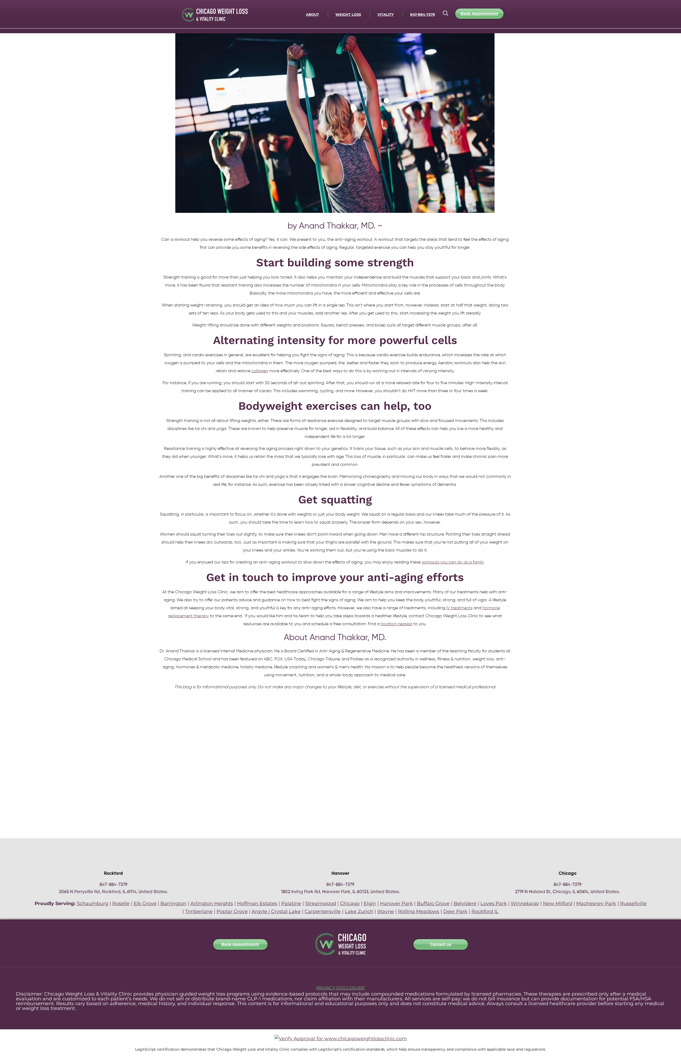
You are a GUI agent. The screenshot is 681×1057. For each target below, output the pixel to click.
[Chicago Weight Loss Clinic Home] (340, 959)
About (312, 14)
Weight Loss (348, 14)
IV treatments (459, 608)
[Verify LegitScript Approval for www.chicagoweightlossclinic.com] (341, 1039)
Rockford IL (485, 911)
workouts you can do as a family (453, 562)
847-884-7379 (422, 14)
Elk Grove (145, 903)
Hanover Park (396, 903)
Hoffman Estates (257, 903)
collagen (259, 371)
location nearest (396, 624)
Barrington (173, 903)
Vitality (385, 14)
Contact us (440, 944)
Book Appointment (479, 13)
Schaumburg (92, 903)
